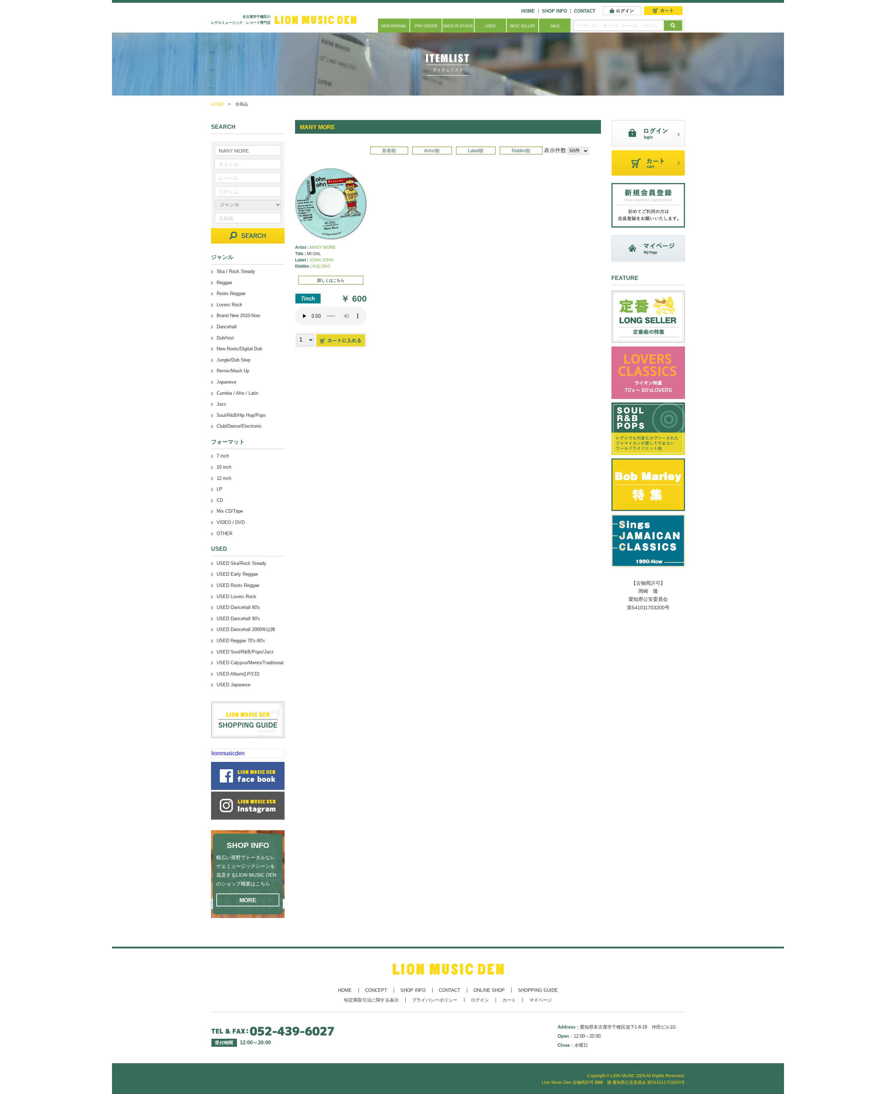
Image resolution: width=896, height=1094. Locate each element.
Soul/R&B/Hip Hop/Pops (241, 415)
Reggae (224, 282)
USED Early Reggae (237, 574)
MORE (247, 900)
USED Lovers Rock (236, 596)
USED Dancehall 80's (238, 607)
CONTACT (584, 11)
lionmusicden (228, 753)
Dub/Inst (225, 338)
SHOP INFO (554, 11)
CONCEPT (376, 990)
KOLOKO (321, 266)
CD (220, 500)
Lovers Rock (229, 304)
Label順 (475, 150)
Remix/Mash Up (233, 370)
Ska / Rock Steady (236, 271)
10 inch (224, 467)
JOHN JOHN (321, 260)
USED (490, 26)
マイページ (540, 1000)
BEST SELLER (522, 26)
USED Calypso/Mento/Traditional (250, 662)
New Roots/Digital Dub (239, 348)
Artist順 (432, 150)
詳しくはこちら (330, 280)
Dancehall (227, 326)
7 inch (223, 455)
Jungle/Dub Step (233, 360)
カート (509, 1000)
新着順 (389, 150)
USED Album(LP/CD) (238, 673)
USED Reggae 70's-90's (241, 640)
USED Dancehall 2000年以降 (246, 629)
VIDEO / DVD (231, 522)
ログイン (480, 1000)
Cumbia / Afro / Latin (237, 393)
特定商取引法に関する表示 (371, 1000)
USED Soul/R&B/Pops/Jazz (245, 651)
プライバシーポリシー (434, 1000)
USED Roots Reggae (238, 585)
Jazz (221, 404)
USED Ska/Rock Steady (241, 563)
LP (219, 489)
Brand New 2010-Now (238, 315)
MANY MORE (323, 247)
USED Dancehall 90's (238, 618)
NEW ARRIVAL (393, 26)
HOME (528, 11)
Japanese (226, 382)
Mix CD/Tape (230, 511)
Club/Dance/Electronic (239, 426)
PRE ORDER (426, 26)
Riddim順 (521, 150)
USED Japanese (233, 684)
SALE (555, 26)
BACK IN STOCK (458, 26)
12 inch (224, 478)
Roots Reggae (231, 293)
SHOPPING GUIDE (538, 990)
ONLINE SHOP (489, 990)
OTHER (224, 533)
